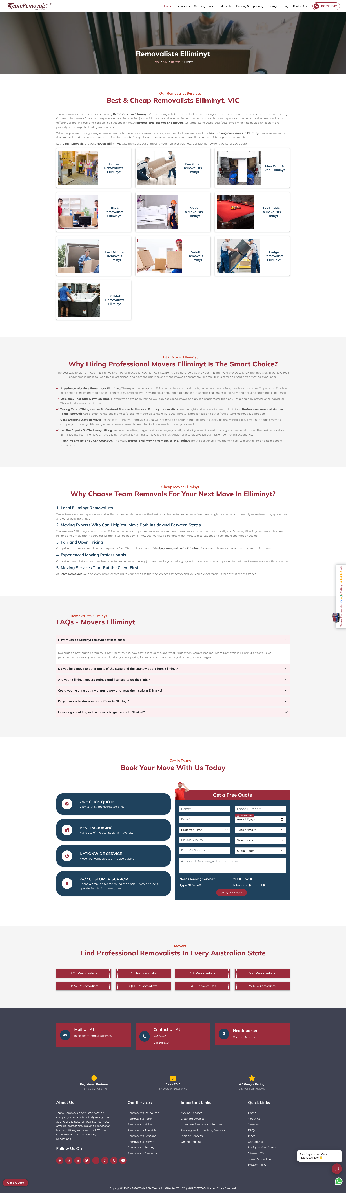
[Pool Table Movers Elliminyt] (235, 212)
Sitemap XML (257, 1153)
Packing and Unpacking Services (203, 1130)
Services (181, 6)
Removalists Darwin (141, 1141)
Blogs (251, 1136)
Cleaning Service (204, 6)
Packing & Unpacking (249, 6)
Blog (285, 6)
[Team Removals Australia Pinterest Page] (105, 1160)
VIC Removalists (262, 973)
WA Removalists (262, 986)
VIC (165, 61)
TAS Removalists (202, 986)
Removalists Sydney (141, 1147)
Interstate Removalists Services (201, 1124)
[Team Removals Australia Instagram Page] (69, 1160)
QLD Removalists (143, 986)
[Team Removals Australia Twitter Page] (87, 1160)
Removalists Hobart (141, 1124)
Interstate (226, 6)
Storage (273, 6)
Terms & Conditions (261, 1159)
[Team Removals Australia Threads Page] (78, 1160)
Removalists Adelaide (142, 1130)
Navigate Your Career (262, 1147)
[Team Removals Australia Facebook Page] (60, 1160)
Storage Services (192, 1136)
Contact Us (300, 6)
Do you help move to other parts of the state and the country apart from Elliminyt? (118, 668)
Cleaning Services (192, 1118)
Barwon (175, 61)
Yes (235, 879)
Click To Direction (244, 1037)
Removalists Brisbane (142, 1136)
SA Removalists (202, 973)
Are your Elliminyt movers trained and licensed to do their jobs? (104, 679)
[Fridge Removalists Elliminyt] (238, 256)
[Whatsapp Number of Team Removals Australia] (338, 1181)
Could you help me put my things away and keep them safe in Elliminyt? (110, 690)
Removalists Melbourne (143, 1113)
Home (168, 6)
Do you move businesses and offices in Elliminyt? (93, 701)
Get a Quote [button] (15, 1182)
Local (258, 885)
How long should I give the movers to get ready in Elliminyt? (101, 712)
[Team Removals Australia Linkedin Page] (96, 1160)
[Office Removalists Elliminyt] (78, 212)
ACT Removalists (83, 973)
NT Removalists (143, 973)
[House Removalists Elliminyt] (78, 168)
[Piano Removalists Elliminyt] (157, 212)
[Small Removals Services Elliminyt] (159, 256)
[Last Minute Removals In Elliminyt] (78, 256)
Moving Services (191, 1113)
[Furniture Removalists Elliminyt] (156, 168)
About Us (254, 1118)
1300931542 (161, 1035)
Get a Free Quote (232, 795)
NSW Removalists (83, 986)
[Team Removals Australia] (29, 6)
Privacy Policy (257, 1165)
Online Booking (191, 1141)
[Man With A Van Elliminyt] (239, 168)
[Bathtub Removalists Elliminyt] (79, 300)
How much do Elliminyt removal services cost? (91, 640)
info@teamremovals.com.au (93, 1035)
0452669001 (162, 1042)
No (247, 879)
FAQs (251, 1130)
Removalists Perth (140, 1118)
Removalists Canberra (142, 1153)
